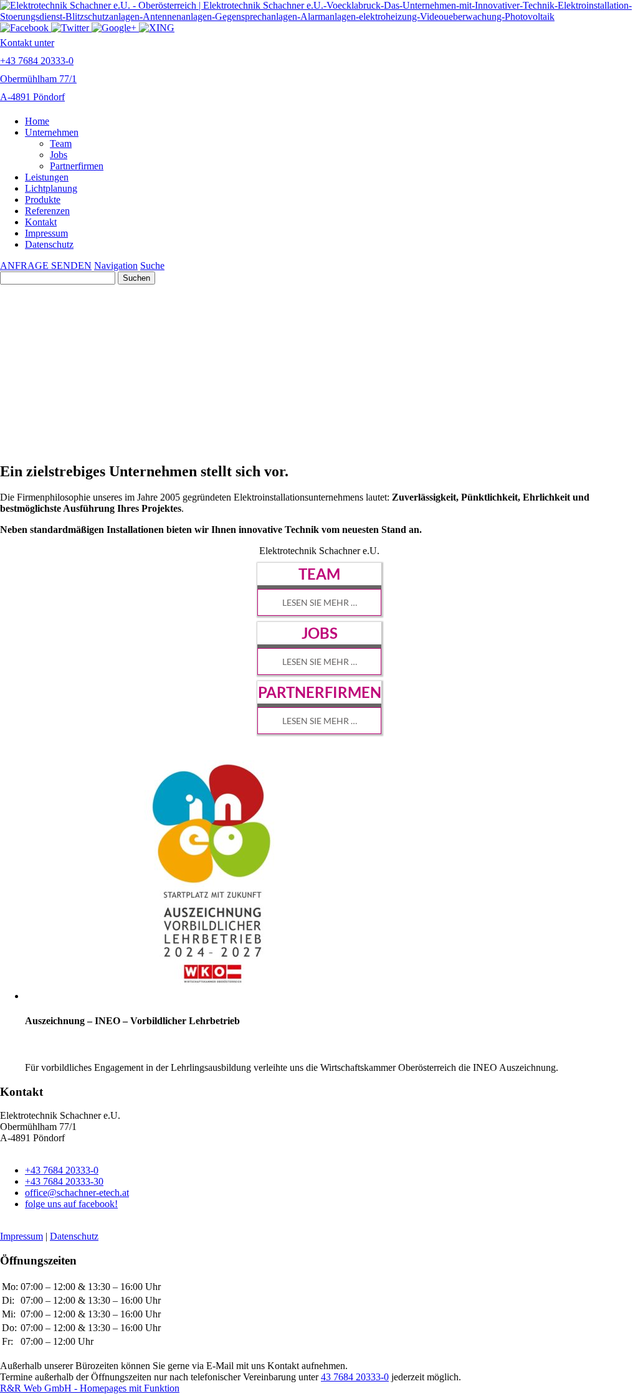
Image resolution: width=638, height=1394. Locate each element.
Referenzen (47, 210)
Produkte (42, 199)
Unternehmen (52, 132)
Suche (152, 265)
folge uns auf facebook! (71, 1204)
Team (61, 143)
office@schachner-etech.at (77, 1192)
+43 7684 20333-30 (64, 1181)
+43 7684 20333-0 (61, 1170)
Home (37, 121)
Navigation (116, 265)
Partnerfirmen (76, 166)
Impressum (46, 233)
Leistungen (47, 177)
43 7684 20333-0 (355, 1377)
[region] (319, 642)
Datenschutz (49, 244)
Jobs (58, 154)
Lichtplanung (51, 188)
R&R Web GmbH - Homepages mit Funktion (89, 1388)
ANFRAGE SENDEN (46, 265)
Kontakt (41, 222)
